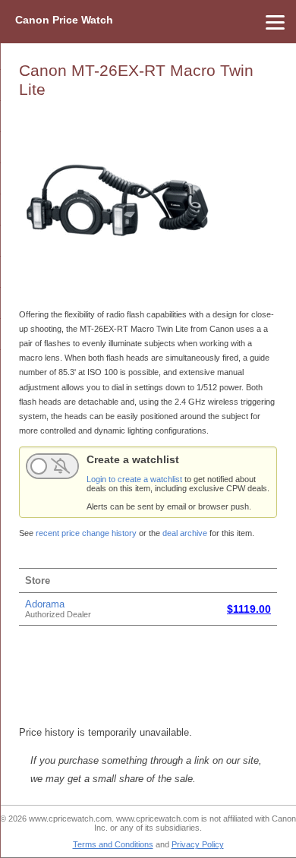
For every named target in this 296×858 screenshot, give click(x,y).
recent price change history (86, 533)
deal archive (184, 533)
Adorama (45, 604)
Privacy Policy (198, 844)
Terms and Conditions (113, 844)
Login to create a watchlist (134, 479)
